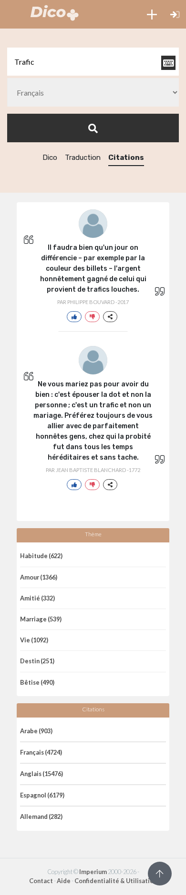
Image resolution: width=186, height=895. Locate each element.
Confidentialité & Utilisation (115, 881)
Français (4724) (41, 752)
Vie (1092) (34, 640)
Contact (41, 881)
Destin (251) (37, 661)
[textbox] (93, 62)
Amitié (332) (37, 598)
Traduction (83, 157)
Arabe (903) (36, 731)
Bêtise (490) (37, 682)
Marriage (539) (41, 619)
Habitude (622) (41, 556)
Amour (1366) (38, 577)
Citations (126, 157)
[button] (152, 14)
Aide (64, 881)
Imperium (93, 871)
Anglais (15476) (41, 773)
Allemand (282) (41, 816)
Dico (49, 157)
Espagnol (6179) (42, 795)
